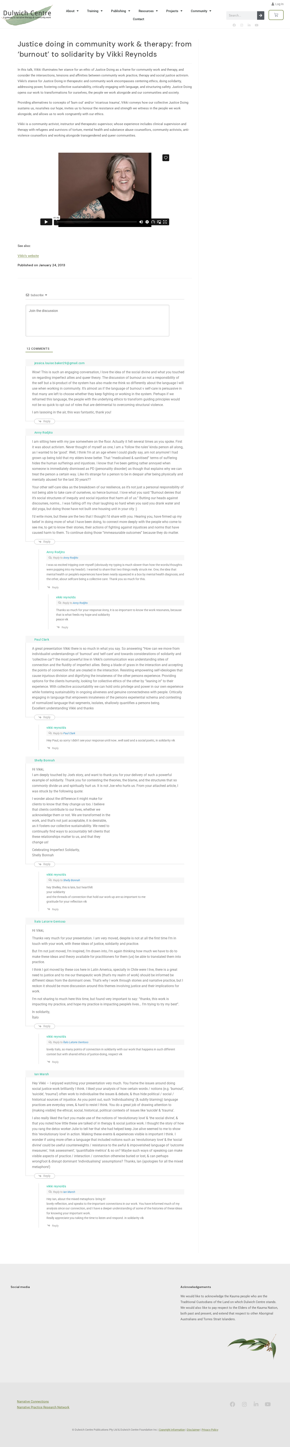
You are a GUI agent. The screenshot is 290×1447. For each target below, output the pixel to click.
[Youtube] (256, 25)
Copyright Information (172, 1429)
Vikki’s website (28, 256)
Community (199, 11)
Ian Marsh (69, 1191)
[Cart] (276, 15)
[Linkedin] (249, 25)
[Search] (260, 15)
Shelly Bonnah (71, 880)
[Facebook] (234, 25)
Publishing (118, 11)
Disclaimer (193, 1429)
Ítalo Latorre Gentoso (75, 1042)
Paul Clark (69, 733)
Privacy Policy (210, 1429)
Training (93, 11)
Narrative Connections (33, 1401)
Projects (172, 11)
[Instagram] (241, 25)
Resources (146, 11)
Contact (138, 19)
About (70, 11)
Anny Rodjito (70, 557)
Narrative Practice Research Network (43, 1407)
